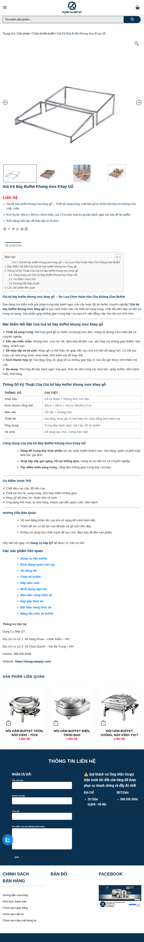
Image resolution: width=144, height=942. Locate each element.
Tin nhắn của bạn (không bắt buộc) (28, 826)
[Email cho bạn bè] (17, 229)
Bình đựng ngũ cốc (33, 589)
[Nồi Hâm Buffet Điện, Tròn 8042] (72, 706)
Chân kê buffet (30, 576)
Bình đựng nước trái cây (37, 564)
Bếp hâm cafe (29, 582)
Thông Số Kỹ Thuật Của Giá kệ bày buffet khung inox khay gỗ (43, 270)
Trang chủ (9, 33)
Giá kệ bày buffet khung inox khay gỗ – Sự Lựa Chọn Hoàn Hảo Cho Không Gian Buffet (69, 262)
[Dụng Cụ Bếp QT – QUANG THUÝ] (72, 7)
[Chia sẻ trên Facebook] (9, 229)
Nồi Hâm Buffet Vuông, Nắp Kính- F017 (119, 733)
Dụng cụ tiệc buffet (33, 558)
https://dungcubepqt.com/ (33, 661)
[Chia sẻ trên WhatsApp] (4, 229)
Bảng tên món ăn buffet (36, 613)
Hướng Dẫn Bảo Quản (26, 283)
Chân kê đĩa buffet (43, 33)
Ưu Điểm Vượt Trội (24, 279)
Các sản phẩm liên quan (21, 287)
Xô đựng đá (28, 570)
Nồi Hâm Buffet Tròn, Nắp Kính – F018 (24, 733)
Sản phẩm (23, 33)
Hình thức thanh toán (15, 901)
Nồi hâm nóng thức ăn (35, 607)
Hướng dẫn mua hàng (15, 895)
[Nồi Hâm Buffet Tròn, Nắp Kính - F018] (24, 706)
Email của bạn (18, 796)
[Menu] (5, 7)
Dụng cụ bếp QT (42, 542)
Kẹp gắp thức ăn (31, 601)
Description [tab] (13, 245)
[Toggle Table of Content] (116, 257)
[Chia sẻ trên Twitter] (13, 229)
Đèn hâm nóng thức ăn (36, 595)
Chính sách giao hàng (15, 907)
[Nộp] (132, 19)
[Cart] (138, 7)
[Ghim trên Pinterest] (22, 229)
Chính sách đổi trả (13, 914)
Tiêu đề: (15, 811)
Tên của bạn (17, 780)
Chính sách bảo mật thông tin (19, 920)
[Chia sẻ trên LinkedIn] (26, 229)
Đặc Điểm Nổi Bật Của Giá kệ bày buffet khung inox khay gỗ (42, 266)
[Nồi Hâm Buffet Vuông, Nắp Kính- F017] (119, 706)
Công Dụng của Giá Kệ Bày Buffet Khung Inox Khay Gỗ (45, 274)
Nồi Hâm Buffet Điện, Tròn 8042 (72, 733)
